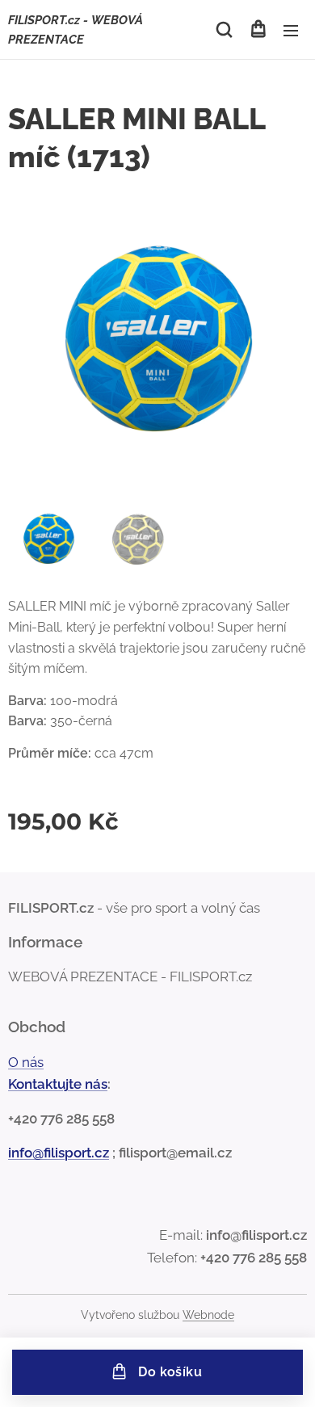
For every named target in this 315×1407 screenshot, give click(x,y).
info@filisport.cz (58, 1152)
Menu (291, 30)
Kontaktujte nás (57, 1084)
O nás (26, 1062)
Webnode (208, 1314)
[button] (224, 30)
